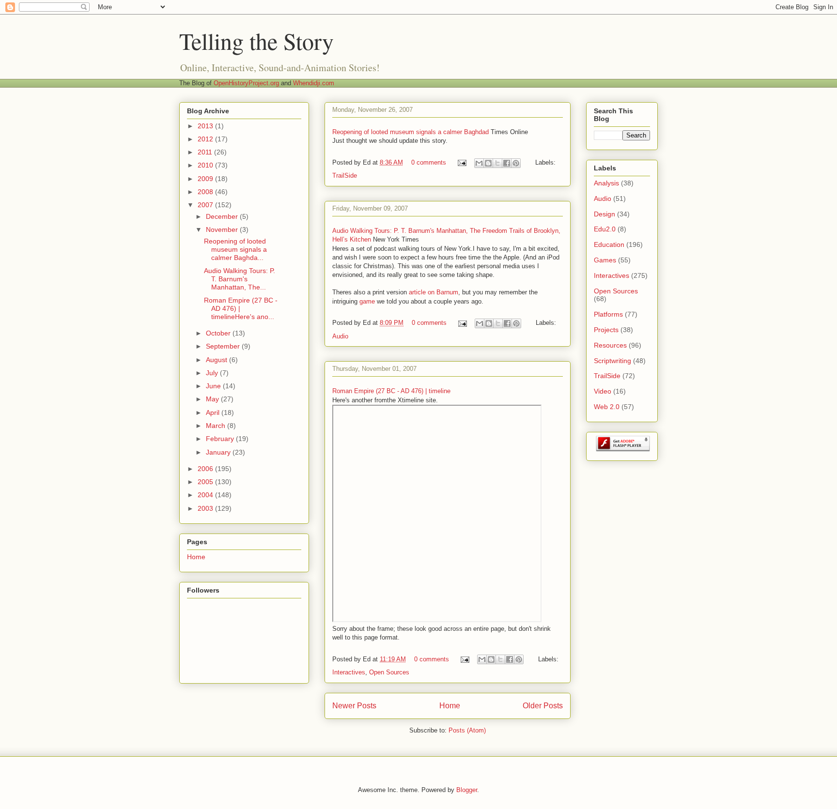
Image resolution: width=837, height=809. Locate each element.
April (213, 412)
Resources (610, 345)
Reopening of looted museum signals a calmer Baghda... (235, 249)
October (219, 333)
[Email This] (479, 163)
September (224, 346)
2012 (206, 139)
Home (449, 706)
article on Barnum (433, 292)
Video (602, 391)
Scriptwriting (612, 361)
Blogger (466, 790)
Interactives (348, 672)
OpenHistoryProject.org (246, 83)
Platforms (608, 314)
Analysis (606, 183)
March (216, 425)
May (213, 399)
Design (604, 214)
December (223, 216)
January (219, 452)
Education (609, 244)
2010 (206, 165)
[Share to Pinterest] (516, 163)
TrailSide (344, 175)
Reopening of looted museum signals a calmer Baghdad (410, 132)
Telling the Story (256, 40)
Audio (340, 336)
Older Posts (543, 706)
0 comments (428, 162)
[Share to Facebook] (507, 163)
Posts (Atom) (467, 730)
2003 (206, 508)
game (367, 301)
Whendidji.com (313, 83)
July (213, 373)
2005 (206, 482)
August (217, 360)
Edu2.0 (605, 229)
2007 (206, 205)
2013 (206, 126)
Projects (606, 330)
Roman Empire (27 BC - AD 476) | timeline (391, 391)
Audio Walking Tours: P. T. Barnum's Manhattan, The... (239, 279)
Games (605, 260)
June (214, 386)
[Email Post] (461, 162)
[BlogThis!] (488, 163)
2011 (206, 152)
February (221, 439)
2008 (206, 192)
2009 (206, 179)
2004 (206, 495)
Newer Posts (354, 706)
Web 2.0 (607, 407)
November (223, 229)
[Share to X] (497, 163)
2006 (206, 469)
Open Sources (389, 672)
